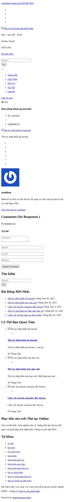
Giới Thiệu (12, 79)
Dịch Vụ (11, 83)
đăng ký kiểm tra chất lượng (20, 481)
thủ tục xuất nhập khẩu (29, 491)
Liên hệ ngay (7, 98)
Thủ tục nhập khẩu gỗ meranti (21, 298)
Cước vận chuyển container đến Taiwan (25, 307)
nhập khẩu (12, 456)
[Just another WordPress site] (17, 28)
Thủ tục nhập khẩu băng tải (19, 476)
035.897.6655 (28, 3)
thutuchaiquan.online (21, 497)
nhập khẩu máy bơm (16, 464)
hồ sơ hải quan (14, 451)
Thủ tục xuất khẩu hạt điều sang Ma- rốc (26, 311)
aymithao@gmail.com (11, 3)
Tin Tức (11, 87)
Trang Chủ (12, 75)
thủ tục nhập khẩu (15, 472)
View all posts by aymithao (13, 210)
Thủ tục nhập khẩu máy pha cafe (22, 302)
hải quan (11, 447)
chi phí (11, 443)
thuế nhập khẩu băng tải (18, 468)
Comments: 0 (13, 124)
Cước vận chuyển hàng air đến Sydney (25, 315)
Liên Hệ (11, 91)
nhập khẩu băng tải (16, 460)
